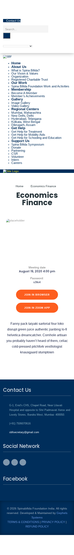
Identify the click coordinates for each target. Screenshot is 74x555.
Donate (16, 147)
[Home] (11, 170)
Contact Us (10, 13)
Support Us (20, 141)
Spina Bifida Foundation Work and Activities (40, 86)
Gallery (17, 99)
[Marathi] (17, 43)
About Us (18, 67)
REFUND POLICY (37, 526)
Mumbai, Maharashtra (26, 112)
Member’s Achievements (28, 96)
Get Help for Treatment (26, 131)
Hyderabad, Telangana (26, 118)
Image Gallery (20, 103)
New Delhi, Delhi (22, 115)
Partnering (18, 150)
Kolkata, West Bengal (25, 121)
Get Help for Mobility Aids (28, 134)
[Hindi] (5, 43)
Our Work (19, 83)
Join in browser (37, 294)
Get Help (18, 128)
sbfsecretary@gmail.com (24, 432)
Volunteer (17, 156)
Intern (15, 159)
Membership (21, 89)
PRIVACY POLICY (53, 522)
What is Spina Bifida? (25, 70)
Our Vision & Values (24, 73)
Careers (16, 163)
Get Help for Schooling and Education (36, 137)
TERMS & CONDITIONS (23, 522)
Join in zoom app (37, 307)
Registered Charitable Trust (29, 79)
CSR (14, 153)
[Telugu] (13, 43)
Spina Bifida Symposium (27, 144)
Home (19, 186)
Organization (19, 76)
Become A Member (24, 93)
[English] (9, 43)
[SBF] (7, 56)
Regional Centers (25, 109)
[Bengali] (21, 43)
